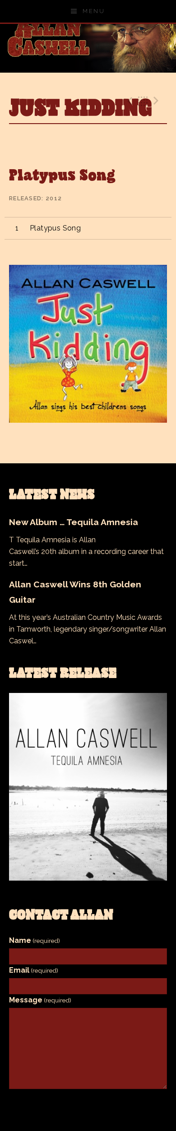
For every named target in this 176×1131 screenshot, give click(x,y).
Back (143, 101)
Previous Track (128, 101)
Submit (88, 1103)
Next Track (157, 101)
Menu (94, 11)
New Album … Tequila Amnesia (73, 522)
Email (33, 970)
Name (34, 940)
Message (40, 1000)
